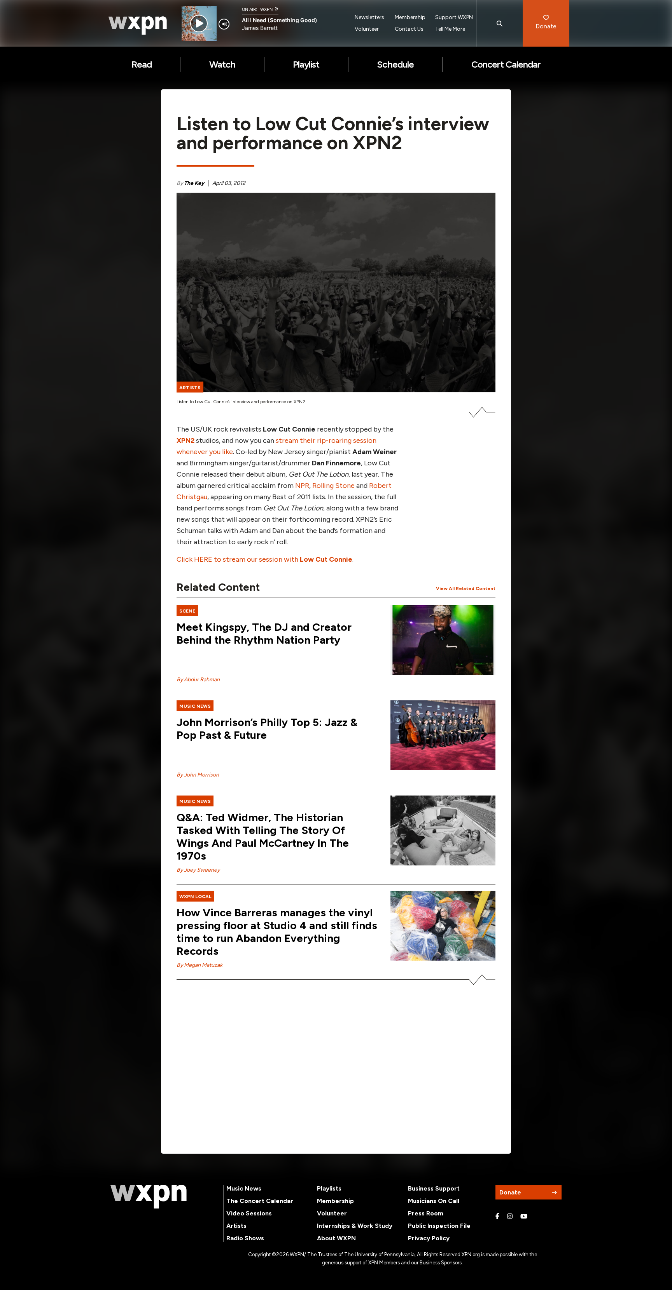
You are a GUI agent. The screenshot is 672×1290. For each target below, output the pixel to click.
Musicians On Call (433, 1201)
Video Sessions (249, 1213)
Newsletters (369, 17)
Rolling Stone (333, 485)
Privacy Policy (429, 1238)
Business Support (434, 1188)
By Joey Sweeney (198, 870)
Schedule (395, 64)
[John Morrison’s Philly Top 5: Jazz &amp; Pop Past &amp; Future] (442, 735)
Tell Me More (450, 29)
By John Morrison (198, 774)
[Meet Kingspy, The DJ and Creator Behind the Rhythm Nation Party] (442, 640)
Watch (222, 64)
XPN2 (185, 440)
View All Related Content (465, 588)
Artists (236, 1225)
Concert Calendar (506, 64)
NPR (302, 485)
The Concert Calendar (259, 1201)
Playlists (329, 1188)
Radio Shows (245, 1238)
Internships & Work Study (354, 1225)
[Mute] (224, 24)
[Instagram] (510, 1217)
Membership (410, 17)
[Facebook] (497, 1217)
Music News (243, 1188)
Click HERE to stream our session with (264, 559)
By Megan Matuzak (199, 965)
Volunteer (367, 29)
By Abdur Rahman (198, 679)
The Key (194, 183)
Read (141, 64)
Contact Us (409, 29)
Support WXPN (454, 17)
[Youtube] (523, 1217)
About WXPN (336, 1238)
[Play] (199, 23)
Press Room (425, 1213)
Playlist (306, 64)
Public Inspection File (439, 1225)
